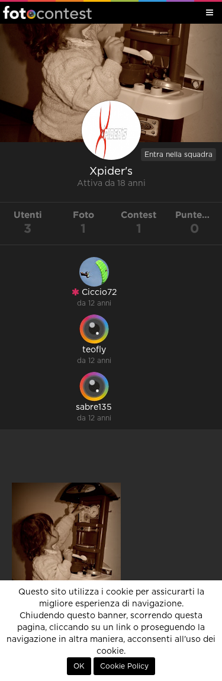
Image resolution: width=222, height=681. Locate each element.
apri (66, 571)
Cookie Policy (124, 666)
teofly (94, 350)
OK (79, 666)
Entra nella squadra (178, 154)
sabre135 (94, 407)
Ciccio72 (98, 292)
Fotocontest (47, 12)
